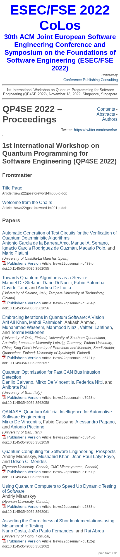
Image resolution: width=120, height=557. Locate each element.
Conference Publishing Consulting (90, 80)
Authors (109, 119)
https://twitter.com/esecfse (95, 130)
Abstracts (106, 114)
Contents (106, 109)
